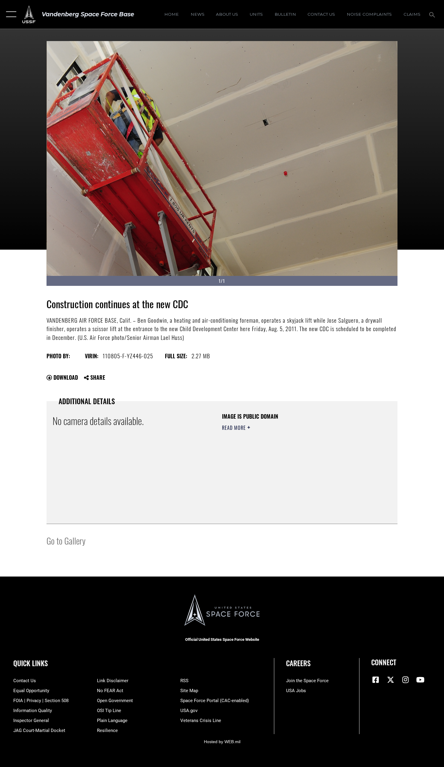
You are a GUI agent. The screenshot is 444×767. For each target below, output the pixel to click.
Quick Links (30, 663)
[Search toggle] (433, 14)
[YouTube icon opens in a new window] (420, 679)
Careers (298, 663)
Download (65, 377)
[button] (10, 14)
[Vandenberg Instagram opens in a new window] (405, 679)
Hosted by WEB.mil (222, 741)
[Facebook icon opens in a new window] (375, 679)
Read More (234, 427)
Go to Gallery (66, 540)
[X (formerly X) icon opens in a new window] (390, 679)
